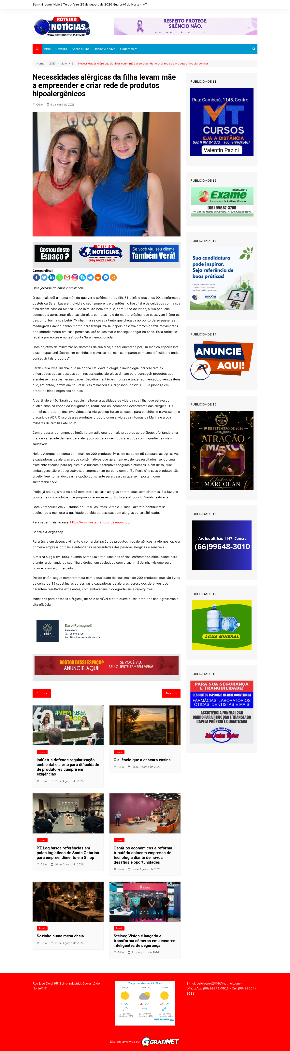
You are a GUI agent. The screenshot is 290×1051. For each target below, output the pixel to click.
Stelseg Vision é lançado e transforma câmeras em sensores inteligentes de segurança (144, 941)
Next (169, 693)
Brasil (42, 752)
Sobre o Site (80, 49)
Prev (43, 693)
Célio (39, 104)
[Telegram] (90, 277)
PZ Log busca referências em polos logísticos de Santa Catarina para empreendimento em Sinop (68, 853)
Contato (61, 49)
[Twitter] (44, 277)
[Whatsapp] (59, 277)
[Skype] (82, 277)
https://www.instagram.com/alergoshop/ (100, 522)
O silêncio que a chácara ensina (142, 760)
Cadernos (127, 49)
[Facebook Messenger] (105, 277)
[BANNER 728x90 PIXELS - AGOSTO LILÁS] (185, 26)
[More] (113, 277)
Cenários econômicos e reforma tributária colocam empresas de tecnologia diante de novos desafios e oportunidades (143, 855)
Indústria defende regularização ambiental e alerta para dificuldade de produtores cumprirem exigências (68, 767)
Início (47, 49)
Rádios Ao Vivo (104, 49)
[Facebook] (36, 277)
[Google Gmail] (67, 277)
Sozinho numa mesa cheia (60, 936)
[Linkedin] (51, 277)
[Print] (97, 277)
